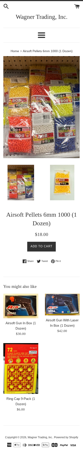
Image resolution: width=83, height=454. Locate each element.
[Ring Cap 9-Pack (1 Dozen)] (20, 368)
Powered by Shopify (66, 437)
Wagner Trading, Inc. (42, 16)
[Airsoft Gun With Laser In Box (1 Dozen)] (62, 304)
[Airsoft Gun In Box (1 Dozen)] (20, 306)
